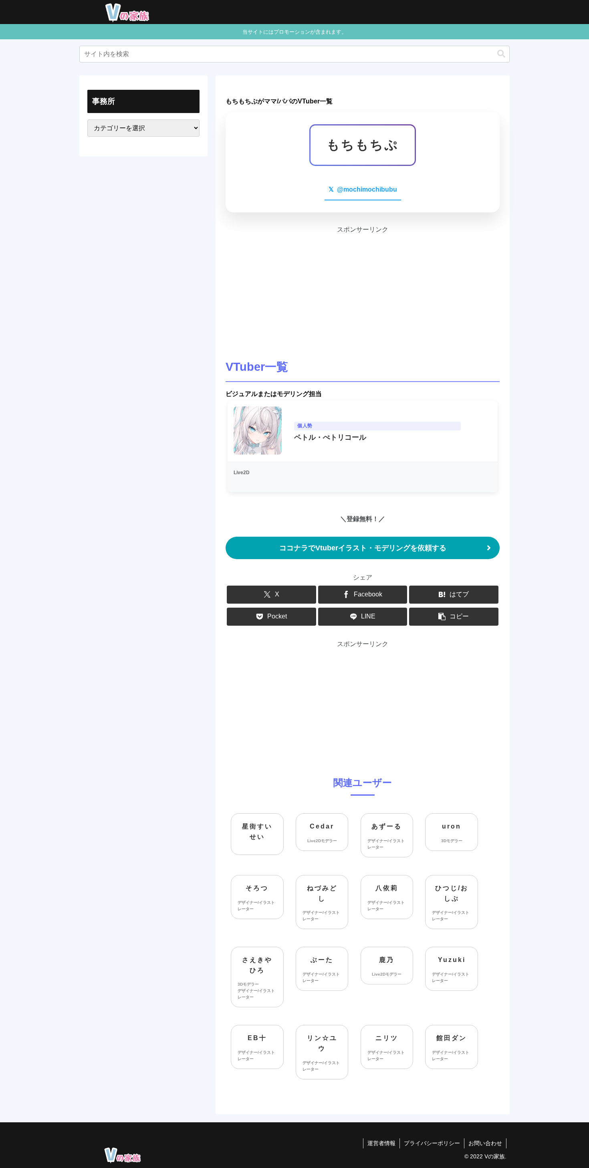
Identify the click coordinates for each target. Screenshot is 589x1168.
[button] (501, 54)
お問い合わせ (485, 1143)
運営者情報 (381, 1143)
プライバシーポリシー (432, 1143)
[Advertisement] (363, 291)
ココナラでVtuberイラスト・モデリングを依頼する (362, 548)
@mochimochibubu (363, 189)
